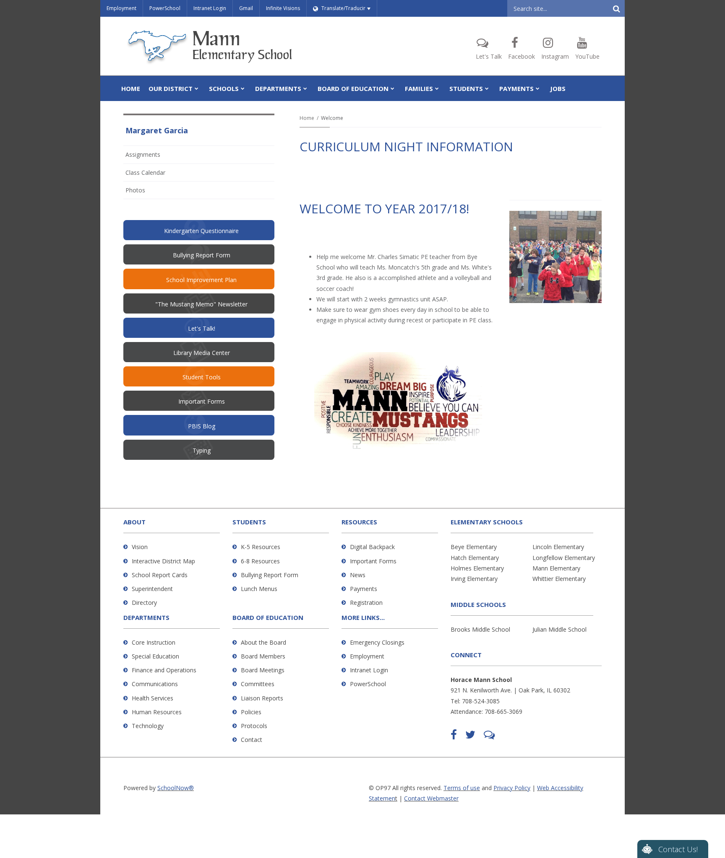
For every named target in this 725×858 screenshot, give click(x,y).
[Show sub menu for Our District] (196, 88)
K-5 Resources (260, 547)
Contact (251, 740)
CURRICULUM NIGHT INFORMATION (406, 146)
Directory (144, 603)
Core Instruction (153, 642)
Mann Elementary (556, 568)
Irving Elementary (474, 579)
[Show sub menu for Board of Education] (392, 88)
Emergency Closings (377, 642)
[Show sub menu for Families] (437, 88)
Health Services (152, 698)
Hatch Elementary (475, 558)
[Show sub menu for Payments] (538, 88)
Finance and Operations (164, 670)
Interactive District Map (163, 561)
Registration (366, 603)
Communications (155, 684)
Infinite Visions (283, 8)
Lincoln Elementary (558, 547)
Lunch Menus (259, 589)
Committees (257, 684)
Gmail (246, 8)
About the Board (263, 642)
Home (307, 118)
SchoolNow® (175, 788)
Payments (363, 589)
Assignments (142, 154)
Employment (121, 8)
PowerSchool (164, 8)
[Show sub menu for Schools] (243, 88)
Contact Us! (678, 849)
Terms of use (461, 788)
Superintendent (152, 589)
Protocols (254, 726)
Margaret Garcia (156, 130)
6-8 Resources (260, 561)
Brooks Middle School (480, 629)
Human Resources (157, 712)
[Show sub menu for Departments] (305, 88)
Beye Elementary (474, 547)
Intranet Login (209, 8)
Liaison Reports (262, 698)
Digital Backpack (372, 547)
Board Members (263, 656)
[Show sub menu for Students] (487, 88)
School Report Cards (160, 575)
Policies (251, 712)
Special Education (155, 656)
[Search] (616, 8)
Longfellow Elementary (563, 558)
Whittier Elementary (559, 579)
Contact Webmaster (431, 798)
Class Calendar (145, 172)
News (357, 575)
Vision (140, 547)
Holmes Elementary (477, 568)
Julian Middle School (559, 629)
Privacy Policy (511, 788)
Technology (148, 726)
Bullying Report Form (269, 575)
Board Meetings (262, 670)
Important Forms (373, 561)
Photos (135, 190)
